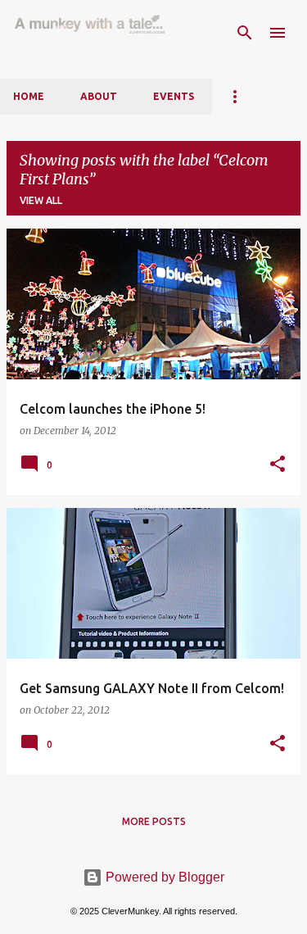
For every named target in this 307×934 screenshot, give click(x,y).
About (98, 96)
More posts (154, 821)
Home (28, 96)
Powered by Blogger (163, 877)
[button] (277, 464)
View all (41, 200)
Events (173, 96)
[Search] (245, 32)
